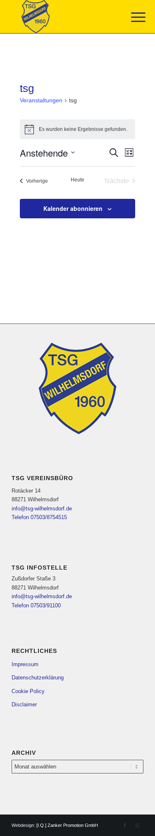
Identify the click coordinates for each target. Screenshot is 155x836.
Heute (77, 180)
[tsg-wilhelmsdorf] (64, 16)
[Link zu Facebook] (125, 825)
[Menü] (132, 17)
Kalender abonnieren (73, 208)
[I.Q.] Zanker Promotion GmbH (67, 825)
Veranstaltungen (41, 100)
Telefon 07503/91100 (36, 605)
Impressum (25, 664)
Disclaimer (24, 704)
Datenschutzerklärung (38, 677)
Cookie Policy (28, 691)
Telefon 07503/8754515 (39, 517)
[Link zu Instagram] (137, 825)
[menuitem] (132, 17)
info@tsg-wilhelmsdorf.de (42, 508)
